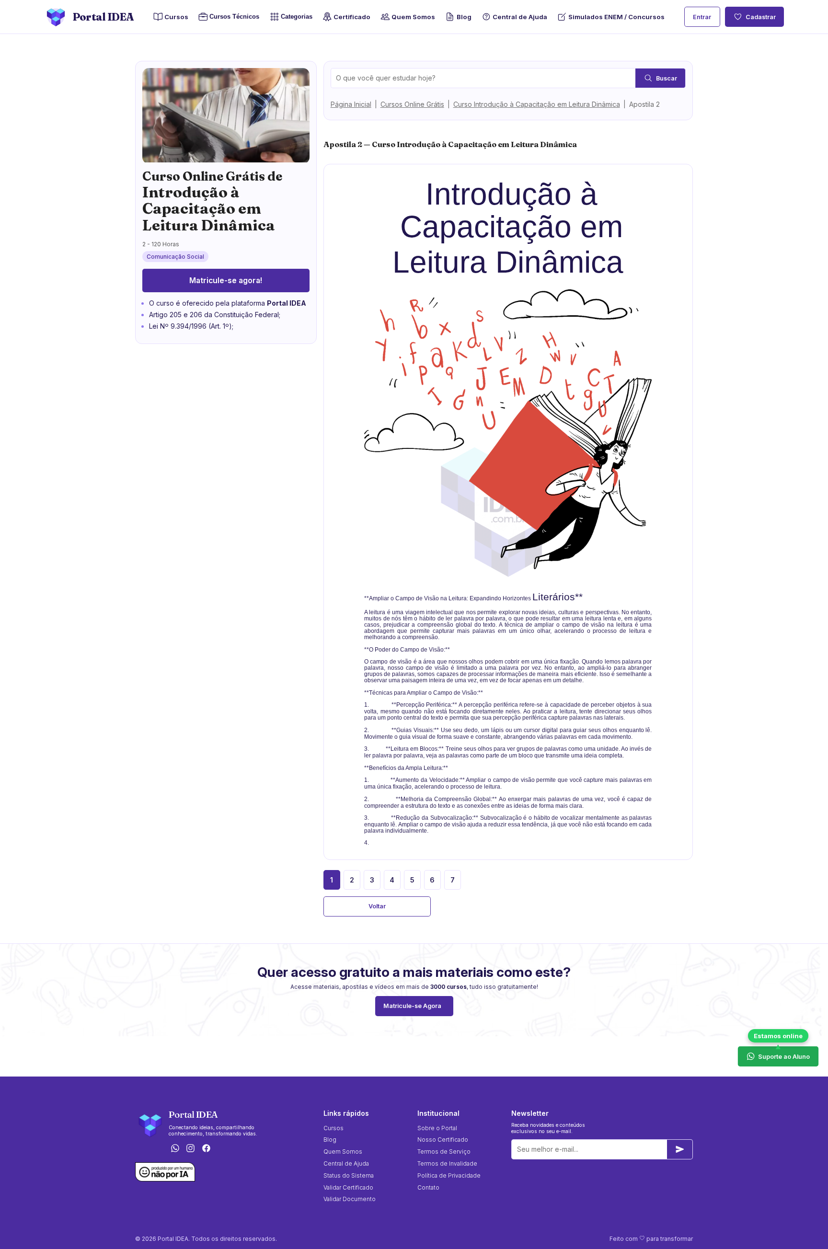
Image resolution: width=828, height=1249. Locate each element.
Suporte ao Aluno (784, 1056)
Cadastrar (761, 17)
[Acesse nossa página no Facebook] (206, 1149)
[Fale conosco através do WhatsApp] (175, 1149)
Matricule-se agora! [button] (225, 280)
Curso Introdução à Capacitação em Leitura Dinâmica (536, 104)
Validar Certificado (348, 1187)
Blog (464, 17)
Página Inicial (351, 104)
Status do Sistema (348, 1175)
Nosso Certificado (442, 1139)
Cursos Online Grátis (412, 104)
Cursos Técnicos (231, 17)
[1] (680, 1149)
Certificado (352, 17)
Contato (428, 1187)
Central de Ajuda (520, 17)
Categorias (296, 17)
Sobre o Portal (437, 1128)
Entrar (702, 17)
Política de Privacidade (449, 1175)
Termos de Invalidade (447, 1163)
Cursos (176, 17)
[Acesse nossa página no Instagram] (190, 1149)
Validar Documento (349, 1199)
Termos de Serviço (444, 1151)
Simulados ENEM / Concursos (616, 17)
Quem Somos (413, 17)
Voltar (377, 906)
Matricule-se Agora (412, 1005)
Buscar (666, 78)
